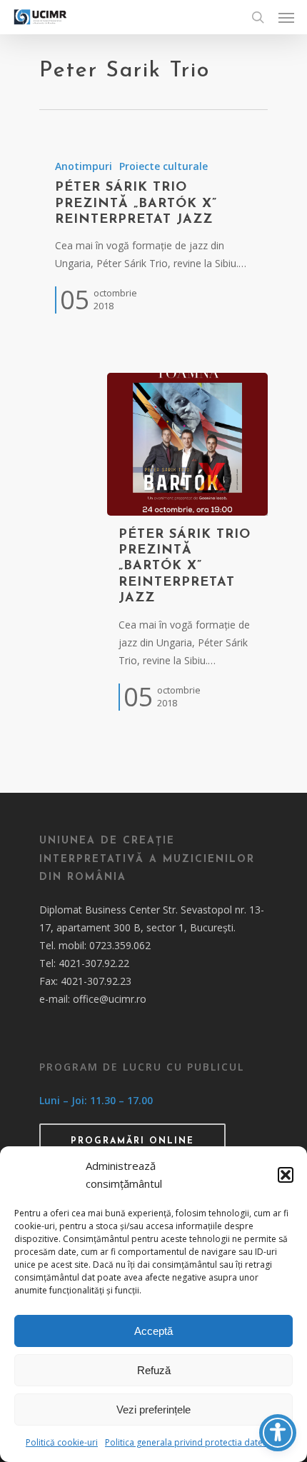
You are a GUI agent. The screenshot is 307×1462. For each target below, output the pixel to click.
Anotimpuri (83, 166)
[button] (285, 1175)
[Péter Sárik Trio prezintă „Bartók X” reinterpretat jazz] (153, 235)
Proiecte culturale (163, 166)
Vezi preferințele (153, 1409)
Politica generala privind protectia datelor (189, 1442)
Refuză (154, 1370)
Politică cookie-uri (62, 1442)
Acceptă (153, 1331)
